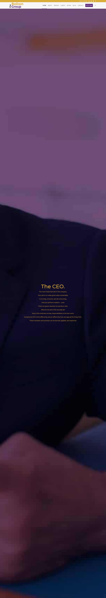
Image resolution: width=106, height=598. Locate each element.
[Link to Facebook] (95, 1)
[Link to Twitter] (93, 1)
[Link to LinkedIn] (89, 1)
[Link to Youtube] (91, 1)
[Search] (95, 5)
